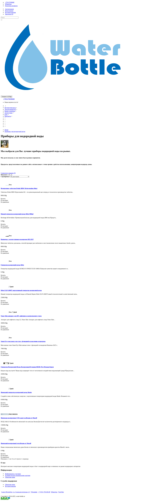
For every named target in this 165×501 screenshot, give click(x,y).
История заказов (10, 486)
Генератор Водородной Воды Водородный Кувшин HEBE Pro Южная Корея (27, 367)
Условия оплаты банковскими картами (17, 475)
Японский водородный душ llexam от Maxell (16, 443)
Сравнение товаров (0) (8, 173)
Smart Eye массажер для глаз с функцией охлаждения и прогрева (23, 341)
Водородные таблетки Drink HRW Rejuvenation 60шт (19, 188)
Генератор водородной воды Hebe (12, 265)
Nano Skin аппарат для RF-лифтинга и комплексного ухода (21, 316)
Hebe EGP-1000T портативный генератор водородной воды (21, 290)
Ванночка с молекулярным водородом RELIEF (17, 239)
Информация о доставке (13, 474)
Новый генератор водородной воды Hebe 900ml (17, 214)
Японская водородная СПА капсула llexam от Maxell (19, 418)
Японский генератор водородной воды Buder (16, 392)
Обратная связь (10, 477)
